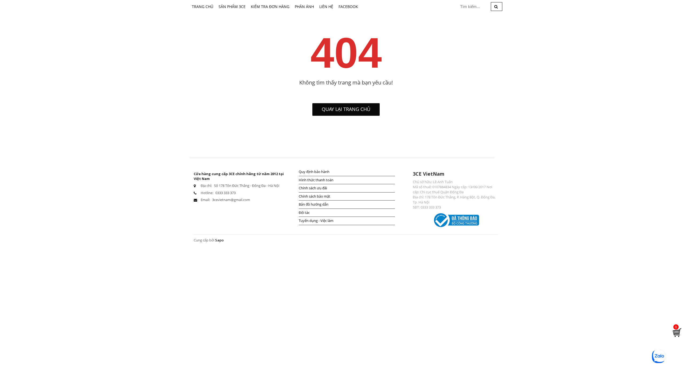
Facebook (348, 6)
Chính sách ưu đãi (313, 188)
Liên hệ (326, 6)
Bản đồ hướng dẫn (313, 204)
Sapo (219, 240)
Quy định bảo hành (314, 171)
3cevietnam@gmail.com (231, 199)
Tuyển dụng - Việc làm (316, 220)
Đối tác (304, 212)
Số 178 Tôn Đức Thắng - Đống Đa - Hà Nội (246, 185)
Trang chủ (202, 6)
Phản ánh (304, 6)
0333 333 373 (225, 192)
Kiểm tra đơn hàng (270, 6)
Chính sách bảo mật (314, 196)
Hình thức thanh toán (316, 180)
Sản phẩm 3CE (232, 6)
